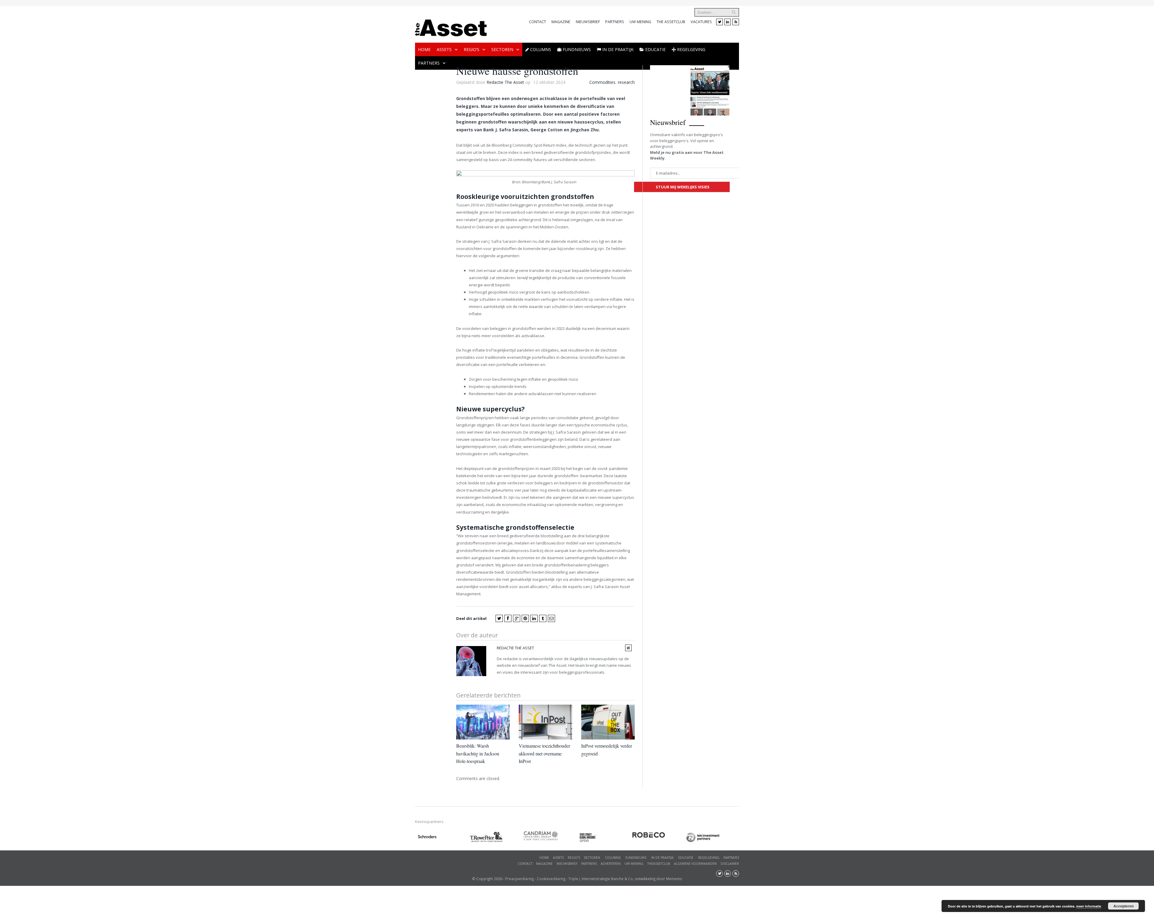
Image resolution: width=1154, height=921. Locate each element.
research (626, 82)
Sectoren (502, 49)
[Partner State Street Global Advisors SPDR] (604, 837)
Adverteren (611, 863)
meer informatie (1088, 906)
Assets (444, 49)
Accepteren (1123, 906)
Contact (537, 21)
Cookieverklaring (551, 878)
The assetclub (671, 21)
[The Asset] (451, 26)
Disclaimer (730, 863)
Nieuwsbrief (588, 21)
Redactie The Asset (505, 82)
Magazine (560, 21)
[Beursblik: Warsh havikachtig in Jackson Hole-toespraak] (483, 721)
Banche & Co (622, 878)
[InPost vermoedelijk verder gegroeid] (608, 721)
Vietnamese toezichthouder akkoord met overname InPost (544, 753)
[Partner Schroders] (442, 837)
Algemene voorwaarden (695, 863)
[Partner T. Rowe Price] (496, 837)
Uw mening (640, 21)
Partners (614, 21)
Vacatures (701, 21)
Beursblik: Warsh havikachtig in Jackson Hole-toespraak (477, 753)
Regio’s (471, 49)
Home (424, 49)
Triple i (574, 878)
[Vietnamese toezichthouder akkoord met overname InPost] (545, 721)
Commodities (602, 82)
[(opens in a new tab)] (550, 835)
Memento (674, 878)
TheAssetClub (658, 863)
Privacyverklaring (519, 878)
